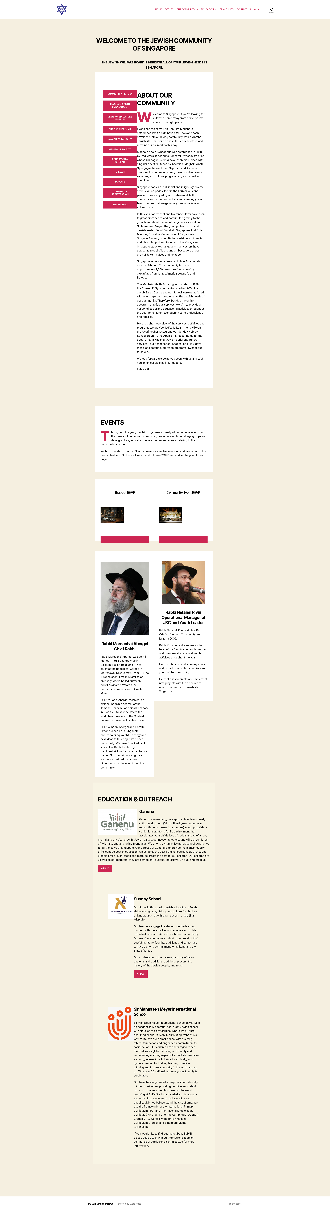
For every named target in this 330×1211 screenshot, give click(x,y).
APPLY (105, 868)
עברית (257, 9)
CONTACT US (244, 9)
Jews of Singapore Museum (120, 118)
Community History (120, 94)
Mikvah (120, 172)
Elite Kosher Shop (120, 129)
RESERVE (125, 539)
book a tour (150, 1137)
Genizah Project (120, 149)
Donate (120, 181)
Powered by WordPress (129, 1203)
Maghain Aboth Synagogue (120, 105)
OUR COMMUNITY (186, 9)
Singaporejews (105, 1203)
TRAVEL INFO (227, 9)
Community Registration (120, 193)
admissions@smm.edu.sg (167, 1141)
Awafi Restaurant (120, 139)
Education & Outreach (120, 160)
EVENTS (169, 9)
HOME (158, 9)
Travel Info (120, 204)
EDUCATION (207, 9)
